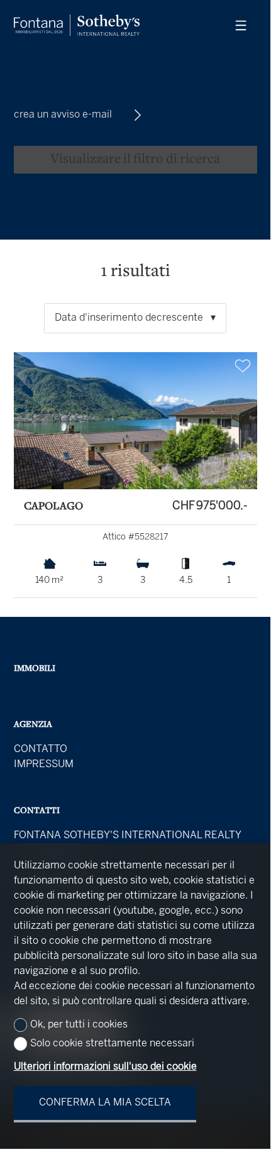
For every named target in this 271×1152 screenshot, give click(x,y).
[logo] (77, 25)
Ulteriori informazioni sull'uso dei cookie (105, 1067)
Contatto (40, 749)
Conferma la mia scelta (105, 1102)
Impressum (44, 764)
